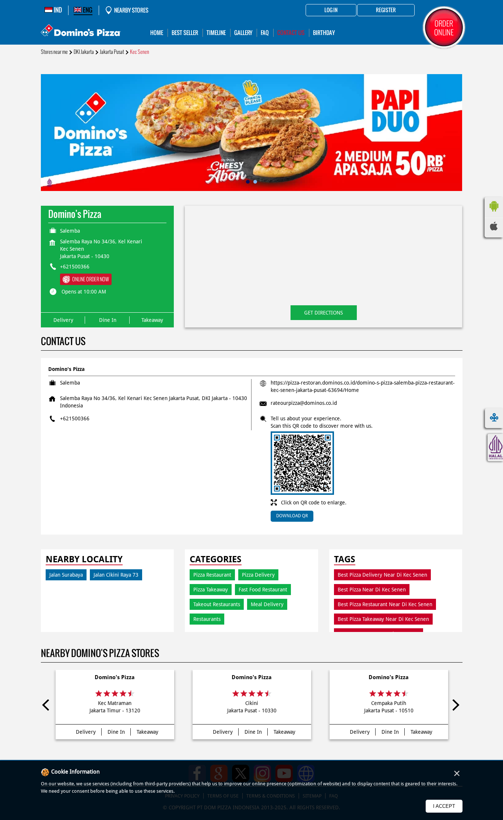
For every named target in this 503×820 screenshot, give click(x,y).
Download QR (292, 515)
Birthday (324, 33)
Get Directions (323, 313)
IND (57, 10)
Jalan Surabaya (66, 575)
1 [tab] (248, 182)
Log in (331, 10)
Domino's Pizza (115, 677)
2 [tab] (255, 182)
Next (455, 706)
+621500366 (74, 267)
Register (386, 10)
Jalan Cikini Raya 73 (116, 575)
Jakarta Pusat (112, 51)
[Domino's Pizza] (81, 31)
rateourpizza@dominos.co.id (304, 403)
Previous (48, 706)
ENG (87, 10)
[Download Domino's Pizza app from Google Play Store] (493, 213)
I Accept (444, 806)
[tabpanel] (251, 132)
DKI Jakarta (84, 51)
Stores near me (54, 51)
